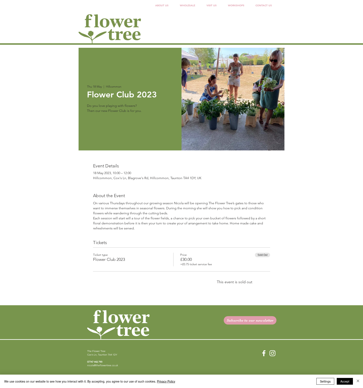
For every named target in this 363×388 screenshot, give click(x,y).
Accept (344, 381)
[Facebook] (264, 353)
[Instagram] (272, 353)
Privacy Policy (166, 381)
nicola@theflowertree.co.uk (102, 365)
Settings (325, 381)
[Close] (357, 381)
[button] (187, 5)
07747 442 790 (94, 361)
